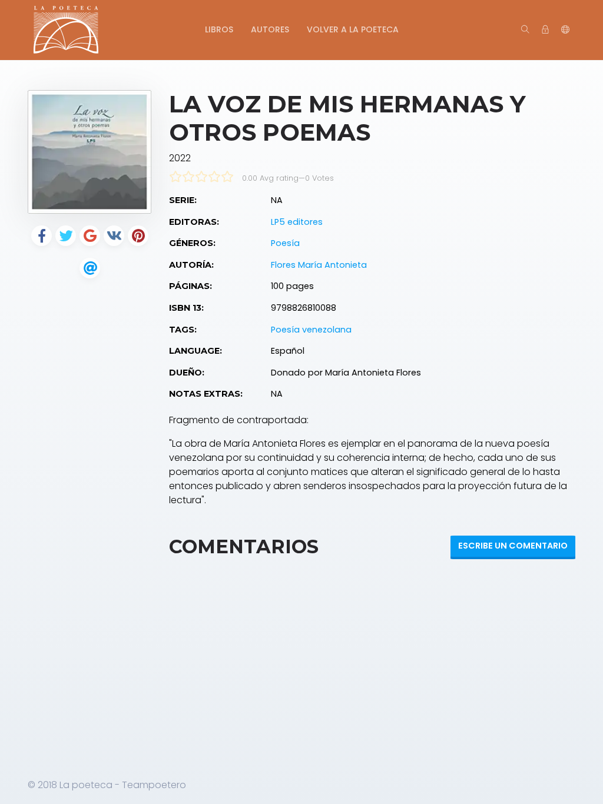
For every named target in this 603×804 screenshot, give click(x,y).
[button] (565, 30)
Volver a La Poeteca (353, 29)
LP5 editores (297, 222)
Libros (219, 29)
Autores (270, 29)
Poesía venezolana (311, 329)
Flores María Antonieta (319, 265)
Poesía (285, 243)
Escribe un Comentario (513, 545)
